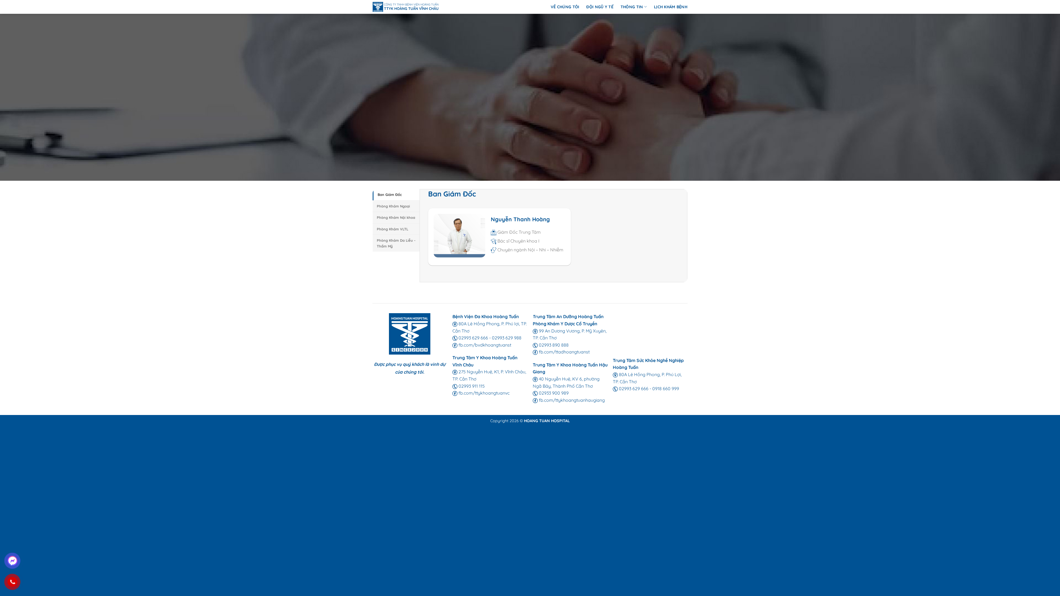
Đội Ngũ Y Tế (599, 6)
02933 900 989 (553, 393)
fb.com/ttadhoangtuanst (564, 352)
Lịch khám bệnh (670, 6)
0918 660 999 (665, 388)
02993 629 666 (472, 337)
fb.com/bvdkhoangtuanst (484, 345)
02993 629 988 (506, 337)
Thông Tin (632, 6)
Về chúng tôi (565, 6)
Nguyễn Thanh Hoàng (520, 219)
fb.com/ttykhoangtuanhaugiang (571, 400)
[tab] (396, 194)
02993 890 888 (553, 345)
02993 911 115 (471, 386)
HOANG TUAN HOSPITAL (547, 420)
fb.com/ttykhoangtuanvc (483, 393)
